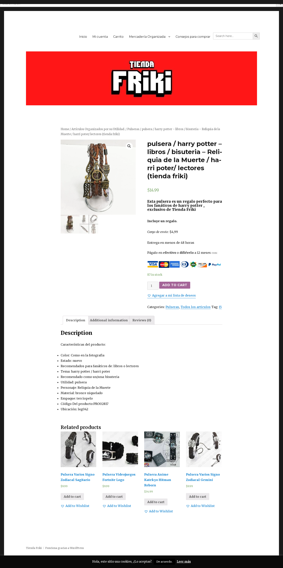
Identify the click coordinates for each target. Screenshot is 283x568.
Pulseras (133, 129)
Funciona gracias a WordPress (64, 548)
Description (75, 320)
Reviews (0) (141, 320)
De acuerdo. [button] (164, 561)
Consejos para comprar (193, 37)
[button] (171, 295)
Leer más (184, 561)
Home (65, 129)
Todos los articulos (196, 307)
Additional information (109, 320)
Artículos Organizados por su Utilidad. (98, 129)
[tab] (76, 320)
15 (220, 307)
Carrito (118, 37)
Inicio (83, 37)
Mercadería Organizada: (147, 37)
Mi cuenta (100, 37)
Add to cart (174, 285)
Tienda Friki (34, 548)
